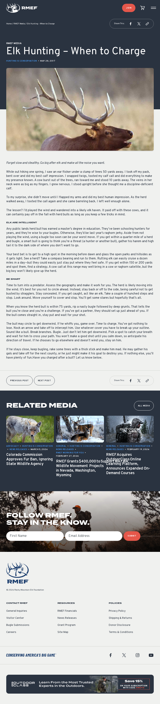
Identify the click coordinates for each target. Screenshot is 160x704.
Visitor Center (15, 618)
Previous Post (19, 380)
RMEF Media (19, 23)
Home (9, 23)
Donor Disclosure (119, 625)
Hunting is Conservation (21, 61)
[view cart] (142, 8)
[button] (130, 23)
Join (128, 8)
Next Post (44, 380)
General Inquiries (16, 611)
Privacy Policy (117, 611)
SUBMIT (132, 536)
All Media (144, 405)
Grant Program (67, 625)
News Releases (67, 618)
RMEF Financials (67, 611)
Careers (11, 632)
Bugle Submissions (17, 625)
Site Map (63, 632)
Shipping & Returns (120, 618)
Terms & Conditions (121, 632)
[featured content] (80, 684)
